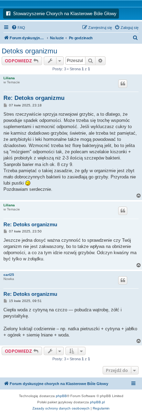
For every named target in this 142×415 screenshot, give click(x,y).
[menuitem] (18, 27)
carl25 (8, 275)
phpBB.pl (97, 402)
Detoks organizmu (29, 51)
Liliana (9, 78)
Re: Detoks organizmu (33, 98)
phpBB (61, 396)
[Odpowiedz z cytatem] (122, 84)
